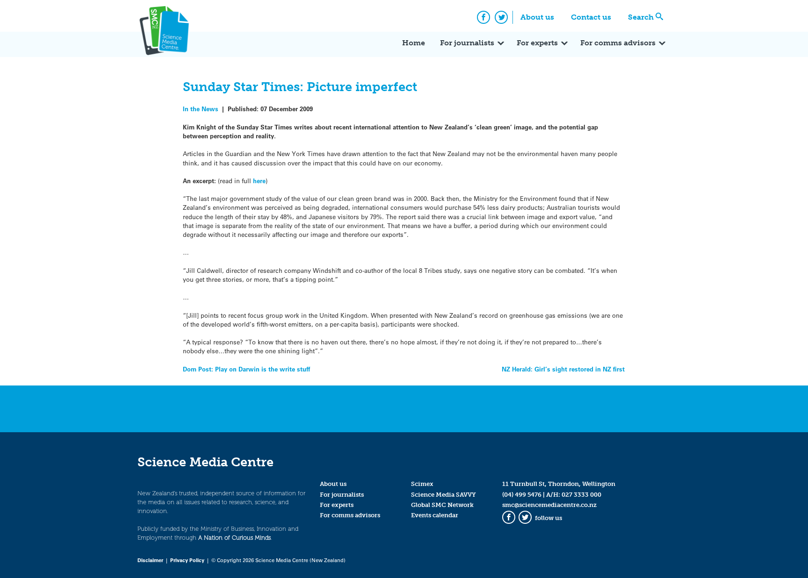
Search (641, 17)
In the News (200, 109)
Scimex (422, 483)
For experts (537, 42)
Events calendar (434, 515)
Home (413, 42)
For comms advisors (618, 42)
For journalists (467, 42)
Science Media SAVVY (443, 494)
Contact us (591, 17)
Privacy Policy (187, 560)
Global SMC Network (442, 504)
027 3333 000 (581, 494)
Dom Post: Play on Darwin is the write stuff (246, 369)
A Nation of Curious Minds (234, 537)
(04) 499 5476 (521, 494)
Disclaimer (150, 560)
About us (537, 17)
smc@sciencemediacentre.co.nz (549, 504)
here (259, 181)
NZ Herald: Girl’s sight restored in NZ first (563, 369)
